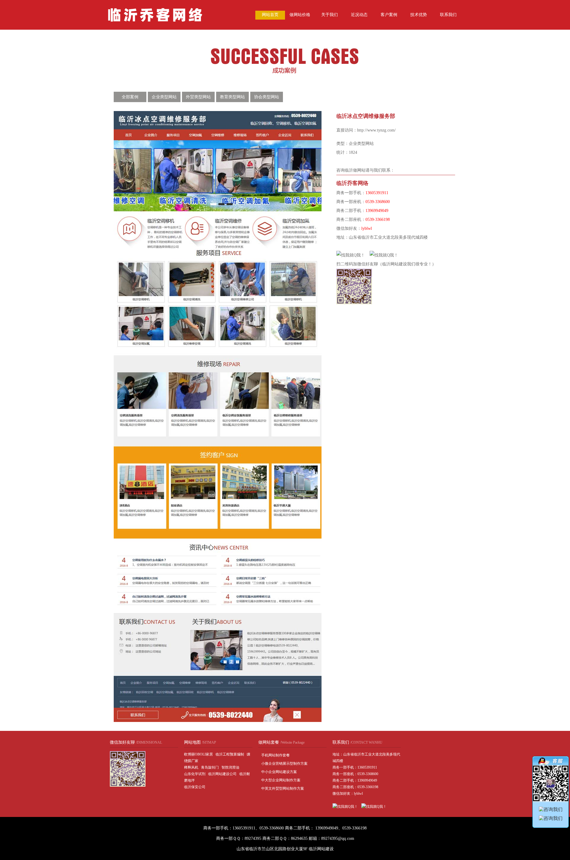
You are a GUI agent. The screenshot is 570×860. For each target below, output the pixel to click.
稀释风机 (191, 767)
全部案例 (130, 97)
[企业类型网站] (285, 72)
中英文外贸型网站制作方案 (282, 788)
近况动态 (359, 14)
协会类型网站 (266, 97)
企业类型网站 (164, 97)
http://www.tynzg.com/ (376, 130)
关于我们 (329, 14)
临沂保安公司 (194, 787)
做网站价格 (299, 14)
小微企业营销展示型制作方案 (284, 763)
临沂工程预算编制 (230, 754)
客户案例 (389, 14)
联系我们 (448, 14)
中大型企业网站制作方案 (280, 780)
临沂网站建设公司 (222, 774)
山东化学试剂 (194, 774)
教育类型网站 (232, 97)
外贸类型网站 (198, 97)
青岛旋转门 (210, 767)
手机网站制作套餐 (275, 755)
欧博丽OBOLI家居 (198, 754)
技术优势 (418, 14)
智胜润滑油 (230, 767)
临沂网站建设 (321, 849)
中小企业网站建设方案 (279, 772)
